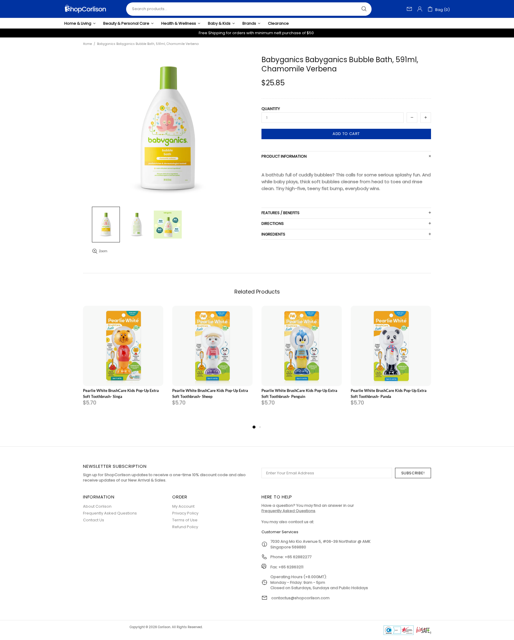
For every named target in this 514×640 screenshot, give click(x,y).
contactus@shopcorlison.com (300, 598)
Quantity (270, 109)
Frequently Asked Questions (110, 513)
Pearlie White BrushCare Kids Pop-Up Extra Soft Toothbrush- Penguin (299, 393)
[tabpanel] (123, 364)
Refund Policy (185, 526)
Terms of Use (185, 520)
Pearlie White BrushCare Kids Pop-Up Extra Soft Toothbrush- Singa (121, 393)
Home (87, 44)
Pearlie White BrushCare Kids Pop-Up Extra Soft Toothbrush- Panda (389, 393)
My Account (183, 506)
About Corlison (97, 506)
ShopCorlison (85, 8)
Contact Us (93, 520)
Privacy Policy (185, 513)
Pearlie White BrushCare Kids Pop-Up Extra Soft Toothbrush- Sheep (210, 393)
